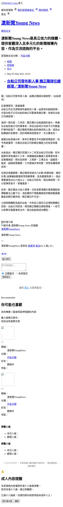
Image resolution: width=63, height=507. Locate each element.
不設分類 (25, 56)
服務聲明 (31, 466)
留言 (38, 246)
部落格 (10, 65)
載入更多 (6, 259)
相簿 (9, 61)
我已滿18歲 (7, 501)
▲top (3, 253)
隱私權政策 (52, 463)
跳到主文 (6, 31)
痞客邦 (31, 246)
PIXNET (13, 463)
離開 (17, 501)
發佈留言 (6, 277)
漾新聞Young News (20, 22)
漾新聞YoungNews (10, 229)
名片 (9, 69)
